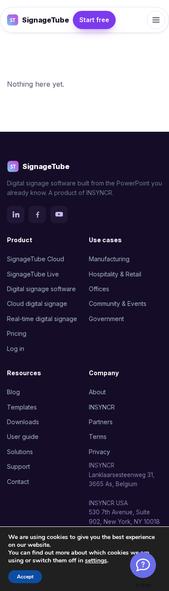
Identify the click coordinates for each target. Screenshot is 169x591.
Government (106, 318)
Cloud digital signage (37, 303)
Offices (99, 288)
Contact (18, 481)
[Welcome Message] (143, 565)
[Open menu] (156, 20)
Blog (13, 392)
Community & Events (117, 303)
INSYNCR (102, 407)
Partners (101, 421)
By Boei (143, 585)
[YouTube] (59, 214)
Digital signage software (41, 288)
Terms (98, 436)
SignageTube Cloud (35, 259)
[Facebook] (37, 214)
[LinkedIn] (15, 214)
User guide (23, 436)
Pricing (16, 333)
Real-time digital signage (42, 318)
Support (18, 466)
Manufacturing (109, 259)
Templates (22, 407)
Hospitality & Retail (115, 274)
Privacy (99, 451)
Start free (94, 19)
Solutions (20, 451)
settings (96, 561)
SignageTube (45, 20)
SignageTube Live (33, 274)
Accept (25, 576)
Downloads (23, 421)
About (97, 392)
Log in (15, 348)
